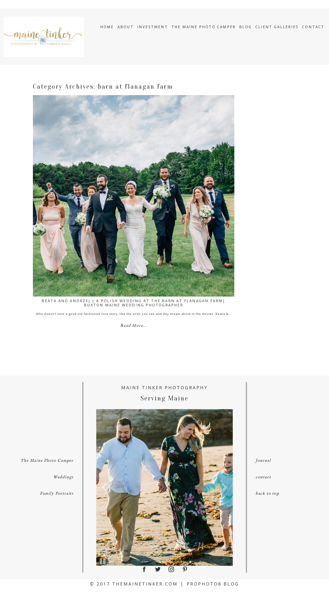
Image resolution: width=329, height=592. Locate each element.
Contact (313, 26)
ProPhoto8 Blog (213, 584)
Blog (245, 26)
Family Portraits (56, 493)
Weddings (63, 477)
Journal (263, 460)
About (126, 26)
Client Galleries (277, 26)
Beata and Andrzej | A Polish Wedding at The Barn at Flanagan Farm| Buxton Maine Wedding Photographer (133, 303)
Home (107, 26)
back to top (267, 493)
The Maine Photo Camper (203, 26)
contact (263, 477)
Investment (152, 26)
